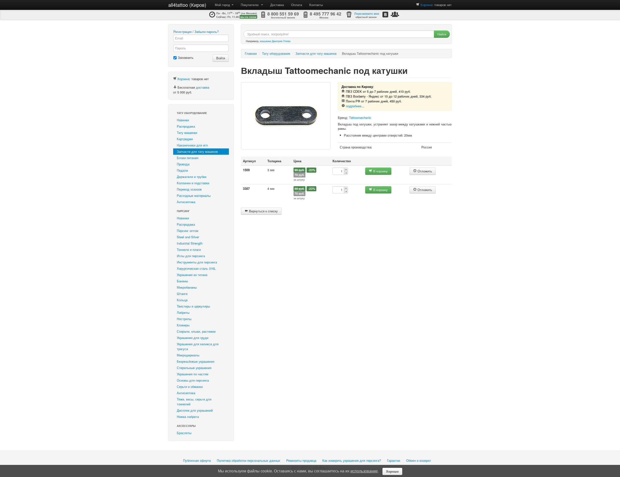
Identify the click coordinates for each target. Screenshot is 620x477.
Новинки (183, 120)
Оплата (296, 4)
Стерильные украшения (194, 367)
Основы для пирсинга (193, 380)
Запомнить (186, 57)
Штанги (182, 293)
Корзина (426, 4)
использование (364, 471)
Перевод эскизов (189, 189)
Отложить (424, 171)
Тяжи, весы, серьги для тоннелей (194, 401)
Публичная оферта (197, 460)
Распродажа (186, 126)
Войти (220, 58)
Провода (183, 164)
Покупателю (251, 4)
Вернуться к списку (263, 211)
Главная (251, 53)
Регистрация (182, 31)
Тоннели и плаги (189, 249)
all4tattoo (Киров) (187, 4)
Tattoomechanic (360, 117)
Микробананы (187, 287)
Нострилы (184, 318)
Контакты (316, 4)
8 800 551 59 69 (283, 14)
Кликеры (183, 325)
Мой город (223, 4)
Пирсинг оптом (187, 230)
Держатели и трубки (191, 176)
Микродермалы (188, 355)
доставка (202, 87)
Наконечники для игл (192, 145)
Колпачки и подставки (193, 183)
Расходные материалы (193, 195)
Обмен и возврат (418, 460)
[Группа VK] (385, 14)
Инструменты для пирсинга (197, 262)
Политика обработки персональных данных (248, 460)
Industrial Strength (189, 243)
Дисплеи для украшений (195, 410)
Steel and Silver (188, 237)
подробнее (353, 106)
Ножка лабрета (188, 416)
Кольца (182, 300)
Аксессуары (186, 426)
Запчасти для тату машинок (197, 151)
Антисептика (186, 202)
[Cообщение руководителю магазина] (395, 14)
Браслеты (184, 433)
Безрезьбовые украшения (195, 361)
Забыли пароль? (206, 31)
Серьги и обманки (190, 386)
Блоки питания (187, 157)
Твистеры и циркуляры (193, 306)
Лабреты (183, 312)
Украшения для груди (192, 337)
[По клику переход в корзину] (417, 4)
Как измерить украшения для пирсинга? (351, 460)
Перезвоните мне (366, 13)
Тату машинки (187, 132)
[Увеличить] (286, 115)
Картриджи (185, 139)
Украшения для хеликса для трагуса (197, 346)
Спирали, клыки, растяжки (196, 331)
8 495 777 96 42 (325, 14)
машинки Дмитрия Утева (275, 41)
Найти (441, 34)
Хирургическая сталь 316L (196, 268)
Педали (182, 170)
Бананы (182, 281)
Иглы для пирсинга (191, 256)
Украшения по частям (192, 374)
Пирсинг (183, 211)
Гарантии (393, 460)
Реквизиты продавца (301, 460)
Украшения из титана (192, 274)
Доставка (277, 4)
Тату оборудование (192, 113)
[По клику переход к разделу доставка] (175, 87)
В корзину (380, 171)
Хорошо (392, 471)
